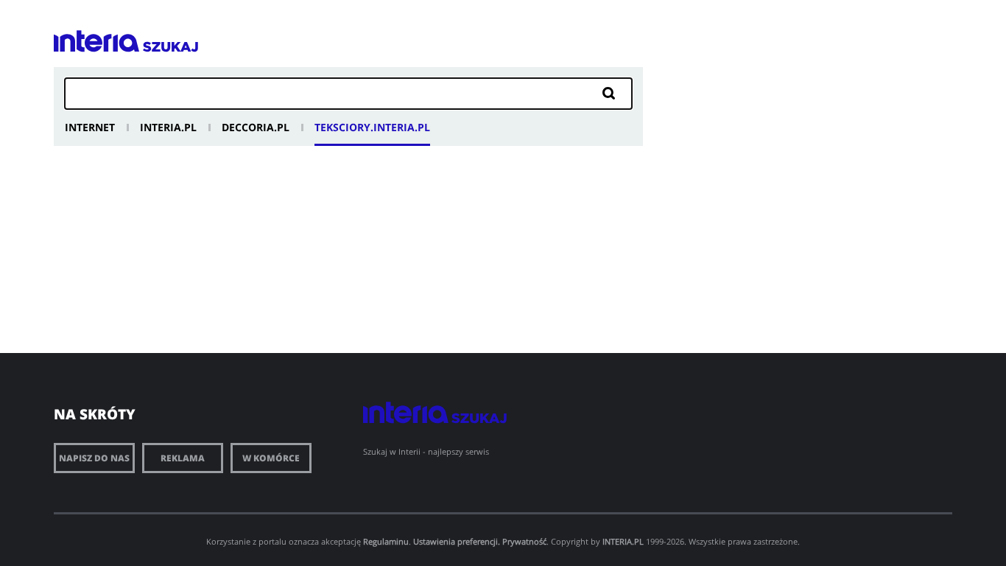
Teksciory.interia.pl (372, 127)
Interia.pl (168, 127)
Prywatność (524, 541)
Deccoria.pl (255, 127)
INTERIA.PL (623, 541)
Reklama (183, 458)
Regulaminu (386, 541)
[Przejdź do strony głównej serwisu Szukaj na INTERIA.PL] (170, 46)
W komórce (271, 458)
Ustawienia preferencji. (456, 541)
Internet (90, 127)
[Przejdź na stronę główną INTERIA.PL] (96, 41)
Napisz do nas (94, 458)
